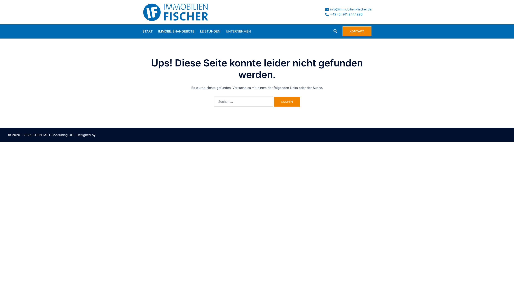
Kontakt (357, 31)
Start (148, 31)
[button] (335, 31)
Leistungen (210, 31)
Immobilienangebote (176, 31)
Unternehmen (238, 31)
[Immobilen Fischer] (176, 12)
